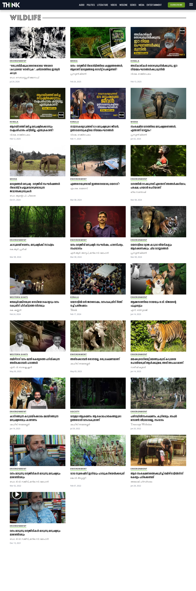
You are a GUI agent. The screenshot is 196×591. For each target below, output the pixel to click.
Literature (102, 5)
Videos (114, 5)
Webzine (123, 5)
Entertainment (154, 5)
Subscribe (176, 5)
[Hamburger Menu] (190, 4)
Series (133, 5)
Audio (81, 5)
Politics (91, 5)
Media (141, 5)
